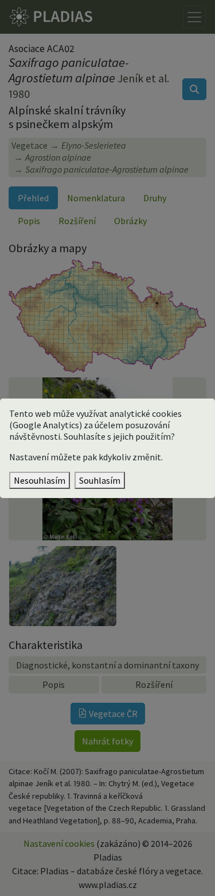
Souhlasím (99, 480)
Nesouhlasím (39, 480)
